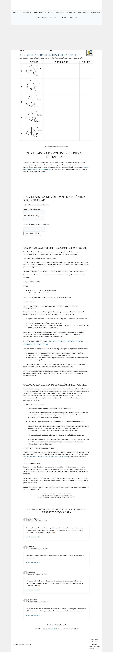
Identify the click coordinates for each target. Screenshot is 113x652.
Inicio (15, 12)
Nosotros (73, 17)
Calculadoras (26, 12)
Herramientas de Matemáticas (89, 12)
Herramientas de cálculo (43, 12)
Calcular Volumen (32, 233)
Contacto (63, 17)
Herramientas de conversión (46, 17)
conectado (54, 629)
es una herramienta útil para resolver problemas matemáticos (45, 457)
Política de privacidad (94, 649)
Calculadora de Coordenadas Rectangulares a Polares (57, 497)
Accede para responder (33, 537)
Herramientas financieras (65, 12)
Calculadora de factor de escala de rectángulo (57, 495)
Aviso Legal (94, 639)
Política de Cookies (94, 646)
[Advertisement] (56, 37)
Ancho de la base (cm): (31, 216)
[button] (56, 22)
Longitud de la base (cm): (32, 209)
